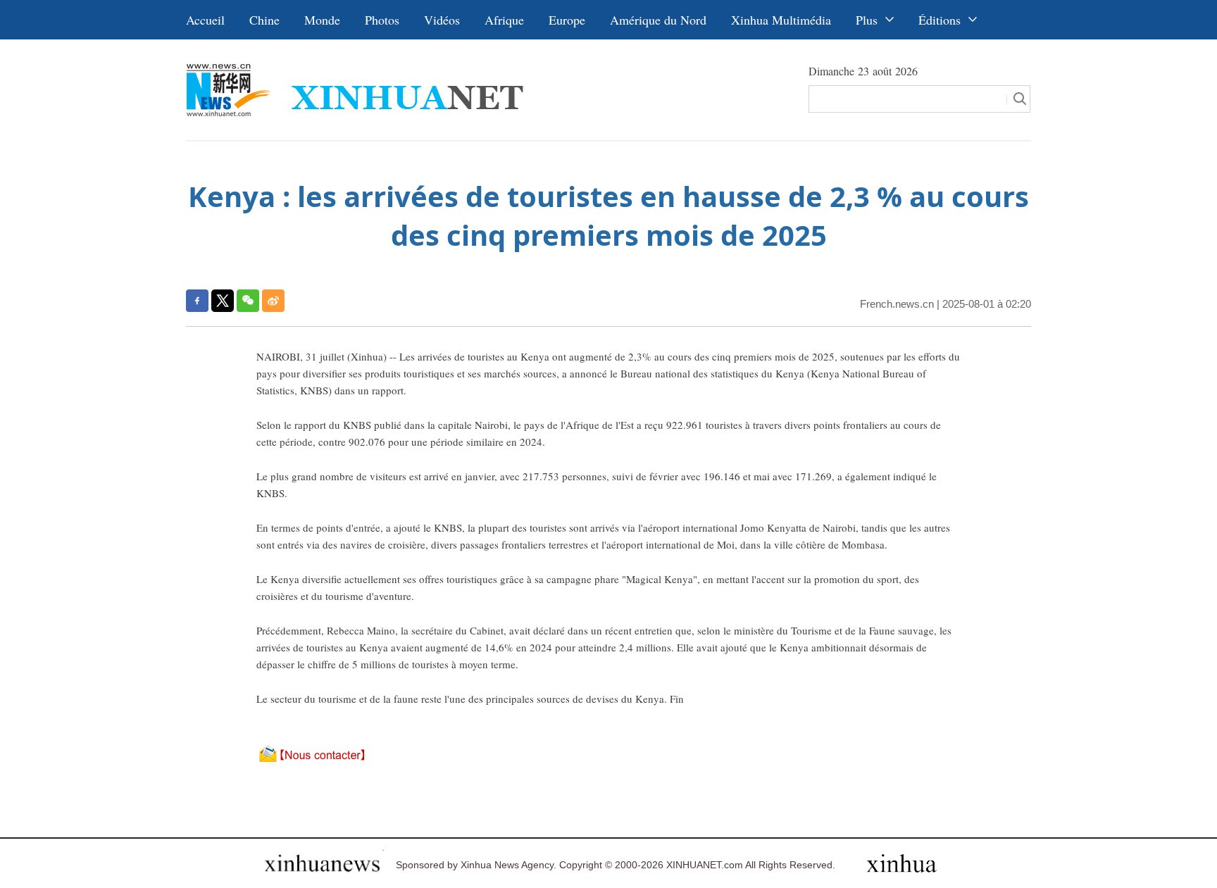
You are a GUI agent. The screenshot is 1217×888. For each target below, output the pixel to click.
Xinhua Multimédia (781, 19)
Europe (567, 19)
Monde (322, 19)
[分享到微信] (248, 300)
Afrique (504, 19)
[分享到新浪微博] (273, 300)
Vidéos (442, 19)
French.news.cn (897, 304)
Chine (264, 19)
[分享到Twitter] (222, 300)
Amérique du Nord (658, 19)
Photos (382, 19)
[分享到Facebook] (197, 300)
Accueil (205, 19)
